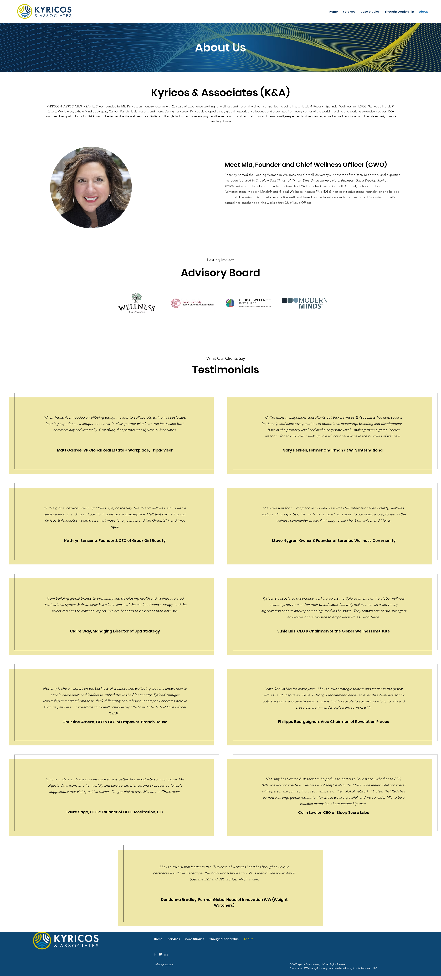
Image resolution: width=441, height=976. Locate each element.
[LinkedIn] (166, 954)
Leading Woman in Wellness (276, 175)
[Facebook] (155, 954)
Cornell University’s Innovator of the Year (332, 175)
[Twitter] (160, 954)
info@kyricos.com (164, 964)
